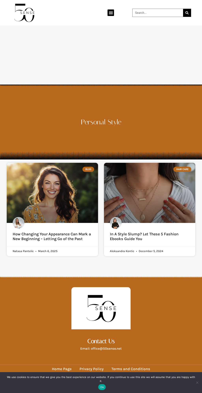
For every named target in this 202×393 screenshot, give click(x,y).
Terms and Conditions (130, 369)
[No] (197, 383)
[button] (111, 12)
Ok (102, 387)
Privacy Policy (91, 369)
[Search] (187, 13)
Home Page (62, 369)
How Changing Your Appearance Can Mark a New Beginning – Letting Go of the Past (52, 236)
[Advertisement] (101, 55)
